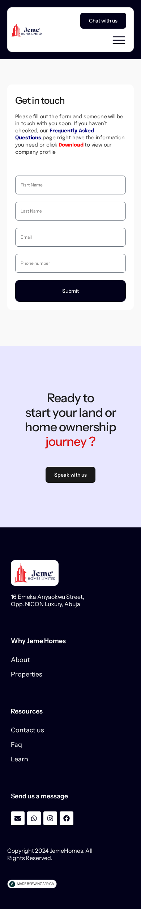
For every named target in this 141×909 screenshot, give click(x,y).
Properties (26, 674)
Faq (16, 745)
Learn (19, 759)
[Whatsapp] (34, 818)
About (20, 660)
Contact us (27, 730)
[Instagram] (50, 818)
